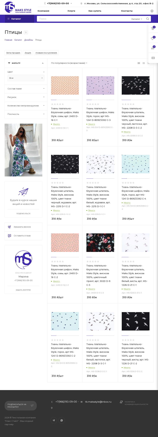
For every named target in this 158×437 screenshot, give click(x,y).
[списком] (143, 63)
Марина (23, 276)
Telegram (53, 420)
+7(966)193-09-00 (58, 3)
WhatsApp (61, 420)
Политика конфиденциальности (136, 403)
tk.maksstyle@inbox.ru (98, 401)
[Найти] (147, 19)
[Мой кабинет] (152, 11)
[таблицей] (148, 63)
